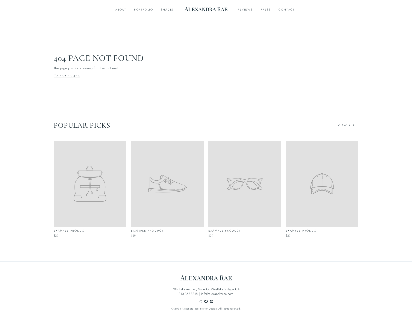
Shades (167, 10)
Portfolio (143, 10)
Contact (287, 10)
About (120, 10)
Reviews (245, 10)
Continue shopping (67, 75)
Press (266, 10)
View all (346, 125)
